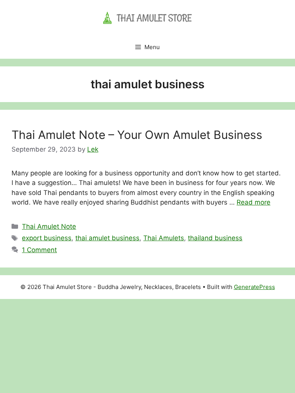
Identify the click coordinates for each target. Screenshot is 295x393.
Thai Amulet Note (49, 226)
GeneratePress (254, 287)
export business (46, 238)
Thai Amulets (163, 238)
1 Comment (39, 250)
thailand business (215, 238)
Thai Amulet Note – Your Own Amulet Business (137, 135)
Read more (253, 202)
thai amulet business (107, 238)
